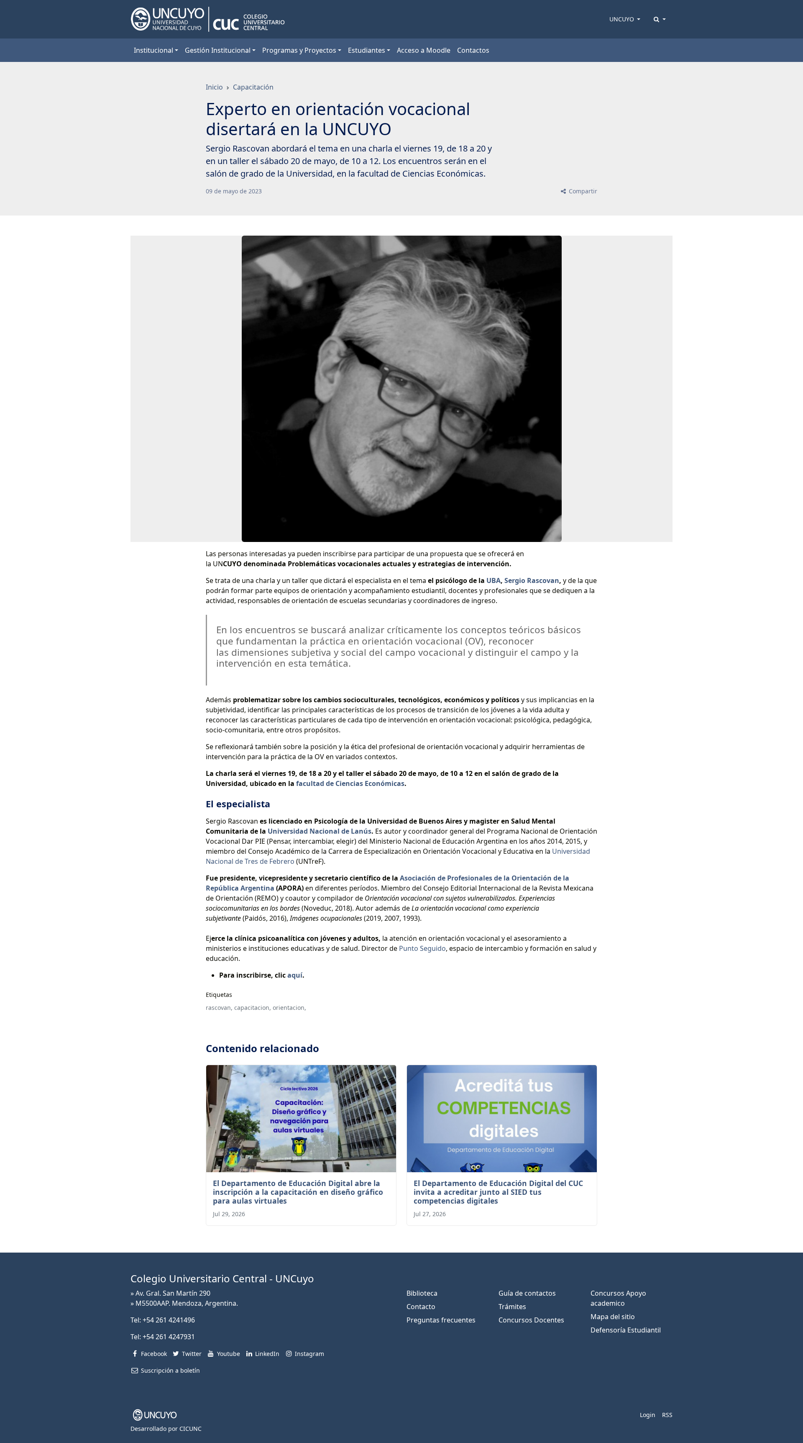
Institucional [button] (153, 50)
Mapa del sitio (613, 1316)
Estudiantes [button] (366, 50)
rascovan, (219, 1008)
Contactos (473, 50)
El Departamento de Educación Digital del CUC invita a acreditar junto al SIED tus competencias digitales (498, 1192)
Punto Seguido (422, 948)
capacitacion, (252, 1008)
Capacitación (253, 87)
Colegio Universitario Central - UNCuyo (222, 1278)
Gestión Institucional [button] (218, 50)
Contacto (421, 1306)
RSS (667, 1415)
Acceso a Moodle (423, 50)
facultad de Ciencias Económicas (350, 783)
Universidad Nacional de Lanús (319, 831)
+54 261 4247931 (169, 1336)
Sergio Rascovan (531, 580)
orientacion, (289, 1008)
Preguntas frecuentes (441, 1320)
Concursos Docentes (531, 1320)
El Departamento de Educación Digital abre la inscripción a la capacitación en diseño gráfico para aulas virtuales (298, 1192)
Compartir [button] (582, 191)
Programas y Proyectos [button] (299, 50)
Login (647, 1415)
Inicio (214, 87)
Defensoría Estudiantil (626, 1330)
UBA (493, 580)
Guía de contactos (527, 1293)
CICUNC (190, 1429)
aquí (294, 975)
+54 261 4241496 (169, 1320)
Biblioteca (422, 1293)
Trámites (512, 1306)
